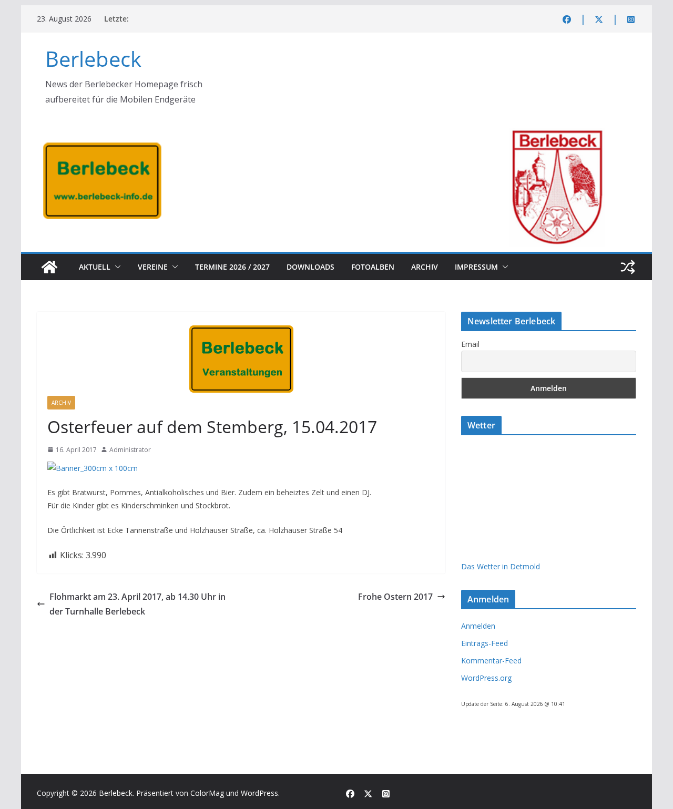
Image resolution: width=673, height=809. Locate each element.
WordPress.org (486, 678)
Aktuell (94, 267)
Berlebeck (93, 58)
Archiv (424, 267)
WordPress (259, 793)
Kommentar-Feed (491, 660)
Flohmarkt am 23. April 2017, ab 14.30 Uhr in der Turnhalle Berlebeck (137, 604)
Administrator (130, 449)
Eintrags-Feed (484, 643)
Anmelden (478, 626)
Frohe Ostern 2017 (395, 596)
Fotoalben (372, 267)
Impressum (476, 267)
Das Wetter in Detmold (500, 566)
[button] (115, 267)
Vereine (153, 267)
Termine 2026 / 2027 (232, 267)
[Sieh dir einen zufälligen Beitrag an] (627, 267)
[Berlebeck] (49, 267)
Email (470, 344)
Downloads (310, 267)
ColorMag (207, 793)
